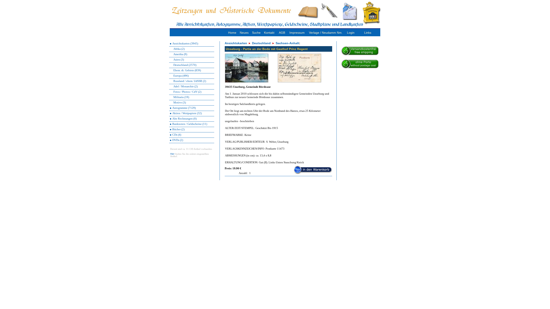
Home (232, 32)
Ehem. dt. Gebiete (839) (187, 70)
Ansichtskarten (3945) (185, 43)
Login (350, 32)
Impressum (297, 32)
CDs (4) (176, 134)
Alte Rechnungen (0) (184, 118)
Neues (244, 32)
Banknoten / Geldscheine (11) (189, 124)
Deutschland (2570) (184, 65)
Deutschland (261, 43)
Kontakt (269, 32)
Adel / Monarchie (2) (185, 86)
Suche (256, 32)
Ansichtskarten (236, 43)
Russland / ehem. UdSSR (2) (189, 81)
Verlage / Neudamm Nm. (325, 32)
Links (367, 32)
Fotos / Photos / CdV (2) (187, 91)
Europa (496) (181, 75)
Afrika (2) (179, 48)
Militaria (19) (181, 97)
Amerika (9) (180, 54)
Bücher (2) (178, 129)
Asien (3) (178, 59)
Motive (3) (179, 102)
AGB (282, 32)
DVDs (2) (177, 140)
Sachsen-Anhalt (287, 43)
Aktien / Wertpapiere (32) (187, 113)
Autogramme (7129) (184, 107)
